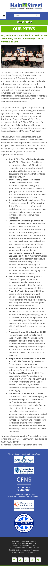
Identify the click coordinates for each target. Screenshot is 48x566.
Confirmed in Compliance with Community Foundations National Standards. (24, 496)
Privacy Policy (31, 552)
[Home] (26, 6)
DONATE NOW (24, 22)
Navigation (3, 15)
